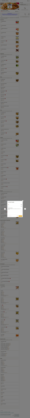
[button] (5, 209)
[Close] (22, 200)
